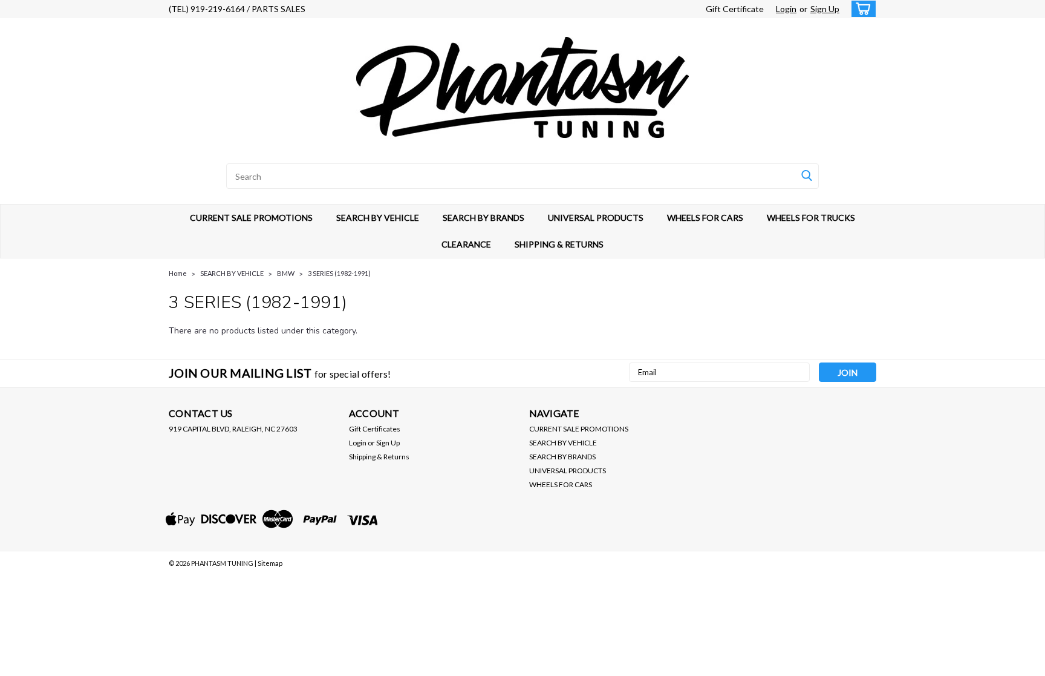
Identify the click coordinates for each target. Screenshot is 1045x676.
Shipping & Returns (379, 456)
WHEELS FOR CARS (705, 217)
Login (786, 9)
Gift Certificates (374, 428)
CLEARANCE (466, 244)
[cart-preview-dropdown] (860, 9)
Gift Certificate (735, 9)
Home (178, 273)
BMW (286, 273)
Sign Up (824, 9)
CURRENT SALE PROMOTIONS (251, 217)
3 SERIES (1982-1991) (339, 273)
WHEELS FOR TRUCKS (811, 217)
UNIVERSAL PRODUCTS (595, 217)
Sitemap (270, 563)
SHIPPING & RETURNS (559, 244)
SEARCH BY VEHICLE (377, 217)
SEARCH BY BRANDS (483, 217)
